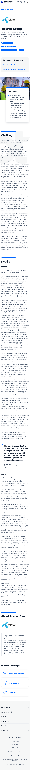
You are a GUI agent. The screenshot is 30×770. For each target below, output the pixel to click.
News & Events (5, 721)
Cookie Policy (15, 747)
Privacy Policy (15, 741)
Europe (21, 50)
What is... (4, 716)
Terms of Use (15, 744)
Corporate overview (7, 712)
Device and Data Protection (9, 50)
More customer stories (16, 674)
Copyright (4, 759)
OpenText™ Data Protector (12, 65)
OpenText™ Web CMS (18, 764)
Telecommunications (7, 42)
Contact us (12, 692)
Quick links (4, 726)
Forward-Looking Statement (15, 751)
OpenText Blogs (14, 683)
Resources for (5, 707)
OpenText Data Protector (8, 46)
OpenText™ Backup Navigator (13, 69)
